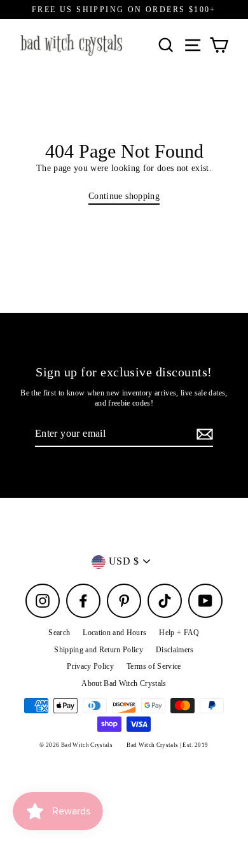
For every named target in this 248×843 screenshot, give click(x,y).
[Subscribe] (203, 434)
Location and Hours (114, 632)
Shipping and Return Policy (98, 649)
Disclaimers (175, 649)
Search (59, 632)
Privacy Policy (90, 666)
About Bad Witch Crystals (123, 683)
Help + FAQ (179, 632)
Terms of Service (154, 666)
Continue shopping (124, 196)
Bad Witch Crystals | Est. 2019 (167, 745)
